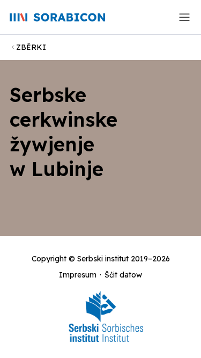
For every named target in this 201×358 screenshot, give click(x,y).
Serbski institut (103, 259)
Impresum (77, 275)
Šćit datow (123, 275)
